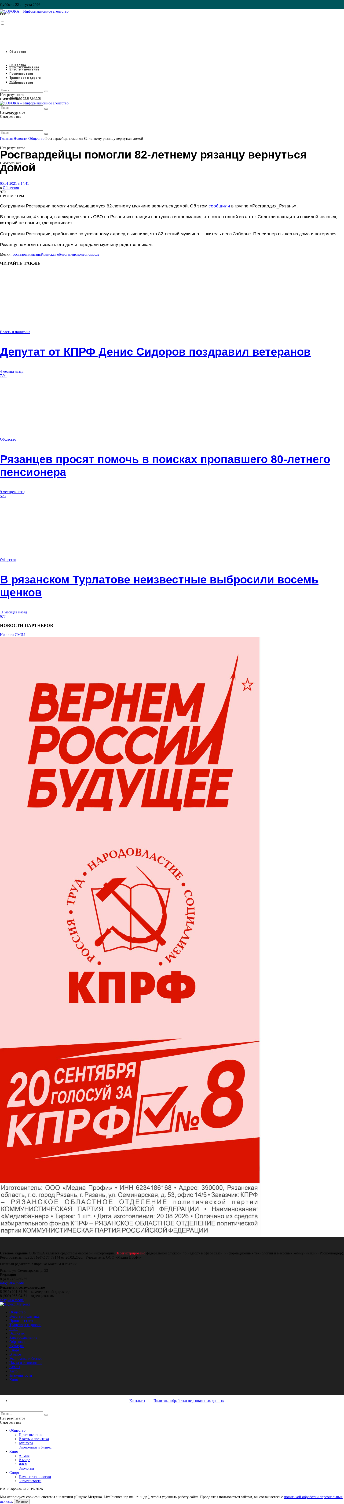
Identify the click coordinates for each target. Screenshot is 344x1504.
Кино (13, 1380)
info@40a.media (12, 1283)
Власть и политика (24, 69)
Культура (16, 1346)
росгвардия (21, 254)
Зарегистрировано (130, 1253)
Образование (19, 1342)
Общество (17, 52)
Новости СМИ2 (12, 635)
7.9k (3, 376)
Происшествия (21, 83)
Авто (13, 1371)
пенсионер (77, 254)
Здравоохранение (23, 1337)
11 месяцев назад (13, 612)
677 (3, 616)
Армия (14, 1367)
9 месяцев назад (12, 492)
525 (3, 496)
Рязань (35, 254)
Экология (17, 1333)
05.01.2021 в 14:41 (14, 183)
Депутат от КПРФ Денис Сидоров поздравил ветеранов (155, 352)
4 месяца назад (11, 371)
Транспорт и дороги (25, 98)
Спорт (14, 1350)
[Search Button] (46, 134)
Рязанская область (55, 254)
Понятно (22, 1501)
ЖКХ (13, 82)
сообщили (219, 205)
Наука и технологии (25, 1363)
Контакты (137, 1401)
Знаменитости (20, 1375)
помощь (92, 254)
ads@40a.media (12, 1300)
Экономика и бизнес (25, 1358)
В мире (15, 1354)
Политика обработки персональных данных (189, 1401)
